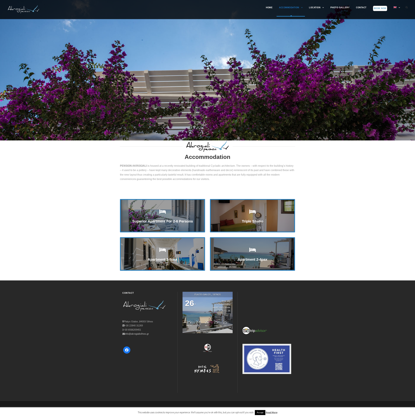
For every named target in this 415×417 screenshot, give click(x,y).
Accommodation (289, 7)
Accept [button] (260, 412)
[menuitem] (397, 10)
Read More (271, 412)
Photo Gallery (340, 7)
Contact (361, 7)
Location (314, 7)
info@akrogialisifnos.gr (137, 333)
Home (269, 7)
